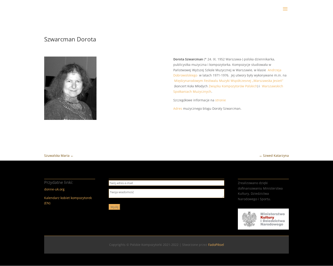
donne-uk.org (54, 189)
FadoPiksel (216, 244)
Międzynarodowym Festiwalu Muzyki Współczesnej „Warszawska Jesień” (228, 80)
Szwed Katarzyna (274, 155)
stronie (220, 100)
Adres (177, 108)
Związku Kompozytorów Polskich (233, 86)
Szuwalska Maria (59, 155)
